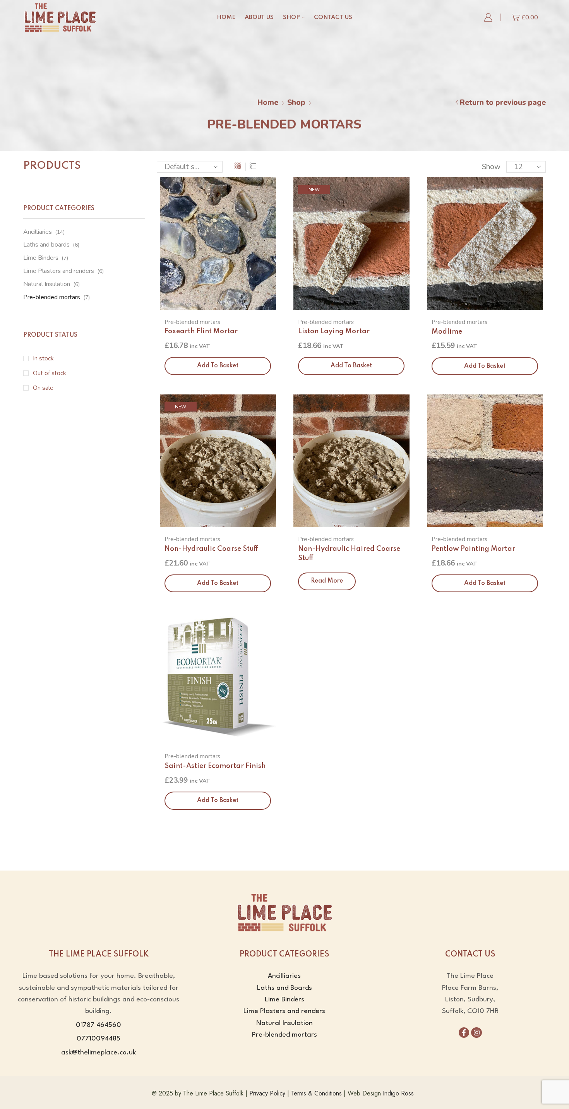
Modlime (447, 331)
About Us (259, 17)
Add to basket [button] (217, 366)
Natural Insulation (46, 284)
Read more (327, 581)
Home (226, 17)
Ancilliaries (37, 232)
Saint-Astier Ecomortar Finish (215, 766)
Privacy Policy (267, 1093)
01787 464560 (98, 1025)
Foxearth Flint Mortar (201, 331)
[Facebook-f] (464, 1032)
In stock (43, 358)
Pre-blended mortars (192, 322)
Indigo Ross (398, 1093)
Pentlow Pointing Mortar (473, 548)
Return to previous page (503, 103)
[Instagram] (476, 1032)
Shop (291, 17)
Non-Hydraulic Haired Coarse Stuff (349, 553)
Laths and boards (46, 244)
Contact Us (333, 17)
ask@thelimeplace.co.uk (98, 1052)
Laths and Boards (284, 988)
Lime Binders (40, 258)
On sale (43, 388)
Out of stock (49, 373)
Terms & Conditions (316, 1093)
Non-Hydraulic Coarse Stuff (211, 548)
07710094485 (98, 1038)
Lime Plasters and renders (58, 271)
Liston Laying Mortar (334, 331)
